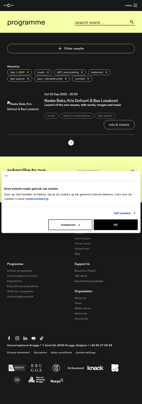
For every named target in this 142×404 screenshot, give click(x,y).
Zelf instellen (122, 213)
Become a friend (85, 270)
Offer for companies (20, 291)
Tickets (79, 233)
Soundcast (81, 318)
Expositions (14, 281)
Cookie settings (86, 352)
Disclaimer (40, 352)
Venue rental (83, 243)
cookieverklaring (36, 198)
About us (80, 297)
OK (116, 224)
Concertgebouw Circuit (22, 275)
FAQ (77, 253)
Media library (83, 308)
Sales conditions (61, 352)
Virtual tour (82, 248)
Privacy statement (18, 352)
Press (78, 303)
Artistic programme (19, 270)
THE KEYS (81, 275)
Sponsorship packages (89, 281)
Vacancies (81, 313)
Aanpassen (68, 224)
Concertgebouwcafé (20, 296)
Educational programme (22, 286)
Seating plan (83, 238)
